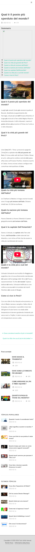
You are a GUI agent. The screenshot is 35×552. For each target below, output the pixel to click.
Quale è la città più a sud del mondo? (16, 73)
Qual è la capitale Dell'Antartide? (15, 70)
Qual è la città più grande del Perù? (16, 63)
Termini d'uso (9, 543)
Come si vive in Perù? (11, 75)
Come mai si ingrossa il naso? (19, 508)
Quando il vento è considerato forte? (21, 419)
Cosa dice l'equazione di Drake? (19, 486)
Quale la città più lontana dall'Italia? (16, 65)
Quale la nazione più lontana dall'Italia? (17, 68)
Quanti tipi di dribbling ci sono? (19, 516)
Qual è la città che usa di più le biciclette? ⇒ (17, 338)
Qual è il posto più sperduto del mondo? (17, 60)
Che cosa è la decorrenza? (18, 523)
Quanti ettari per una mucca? (18, 501)
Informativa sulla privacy (22, 543)
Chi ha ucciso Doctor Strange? (19, 493)
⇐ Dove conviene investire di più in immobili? (17, 333)
